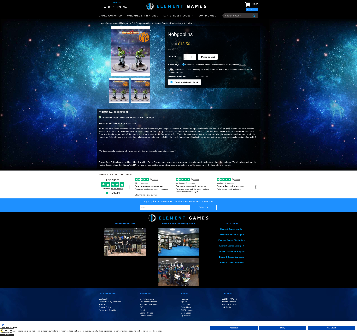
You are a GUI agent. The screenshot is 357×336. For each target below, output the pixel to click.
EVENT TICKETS (229, 299)
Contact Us (103, 299)
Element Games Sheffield (232, 262)
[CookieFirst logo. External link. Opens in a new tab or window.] (3, 325)
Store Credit (186, 313)
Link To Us (226, 307)
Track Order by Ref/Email (110, 302)
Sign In (184, 302)
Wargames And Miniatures (117, 23)
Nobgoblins (188, 23)
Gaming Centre (146, 313)
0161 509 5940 (118, 7)
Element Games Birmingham (231, 240)
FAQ (141, 307)
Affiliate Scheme (229, 302)
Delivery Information (148, 302)
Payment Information (149, 304)
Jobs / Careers (146, 315)
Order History (186, 307)
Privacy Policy (105, 307)
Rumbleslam (175, 23)
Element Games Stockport (231, 246)
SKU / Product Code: (177, 77)
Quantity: (172, 56)
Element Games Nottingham (232, 251)
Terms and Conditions (108, 310)
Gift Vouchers (186, 310)
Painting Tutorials (229, 304)
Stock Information (147, 299)
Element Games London (231, 229)
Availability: (173, 65)
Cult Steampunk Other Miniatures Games (150, 23)
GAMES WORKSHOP (110, 16)
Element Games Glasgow (232, 234)
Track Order (186, 304)
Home (101, 23)
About (142, 310)
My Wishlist (185, 315)
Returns (102, 304)
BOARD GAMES (207, 16)
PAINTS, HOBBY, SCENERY (178, 16)
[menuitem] (110, 15)
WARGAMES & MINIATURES (142, 16)
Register (184, 299)
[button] (7, 332)
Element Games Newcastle (231, 257)
